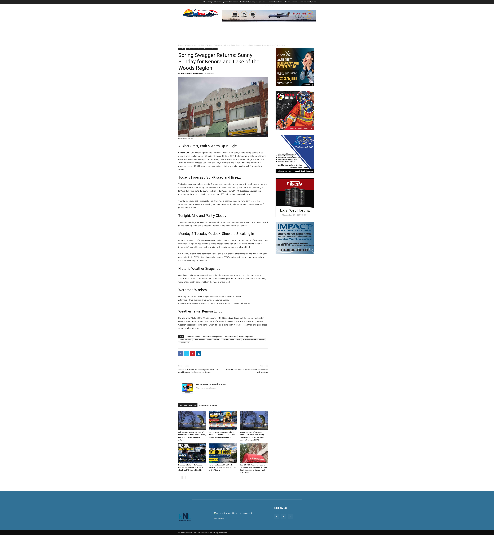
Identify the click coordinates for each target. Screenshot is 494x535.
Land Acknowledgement (308, 2)
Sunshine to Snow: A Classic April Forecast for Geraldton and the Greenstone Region (198, 370)
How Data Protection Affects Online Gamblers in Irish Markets (247, 370)
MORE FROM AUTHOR (208, 405)
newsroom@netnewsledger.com (238, 518)
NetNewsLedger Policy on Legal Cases (252, 2)
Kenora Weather (199, 340)
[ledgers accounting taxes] (295, 154)
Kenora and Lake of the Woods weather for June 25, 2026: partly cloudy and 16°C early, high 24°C (190, 467)
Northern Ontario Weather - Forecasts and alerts (211, 45)
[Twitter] (186, 353)
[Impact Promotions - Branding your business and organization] (295, 238)
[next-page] (184, 477)
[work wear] (295, 110)
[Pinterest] (192, 353)
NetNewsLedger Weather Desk (192, 73)
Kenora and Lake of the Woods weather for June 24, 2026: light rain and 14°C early (222, 467)
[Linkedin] (198, 353)
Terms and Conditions (275, 2)
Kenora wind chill (213, 340)
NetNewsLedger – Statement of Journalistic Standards (220, 2)
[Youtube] (290, 516)
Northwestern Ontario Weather (253, 340)
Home (180, 45)
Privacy (287, 2)
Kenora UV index (185, 340)
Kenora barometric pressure (212, 336)
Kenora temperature (246, 336)
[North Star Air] (269, 16)
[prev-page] (180, 477)
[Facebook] (180, 353)
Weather (188, 45)
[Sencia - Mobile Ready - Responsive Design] (295, 197)
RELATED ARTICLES (188, 405)
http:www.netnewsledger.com (206, 388)
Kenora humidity (230, 336)
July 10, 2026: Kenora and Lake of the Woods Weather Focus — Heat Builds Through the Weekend (222, 434)
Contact (294, 2)
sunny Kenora (184, 343)
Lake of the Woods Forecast (231, 340)
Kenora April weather (193, 336)
